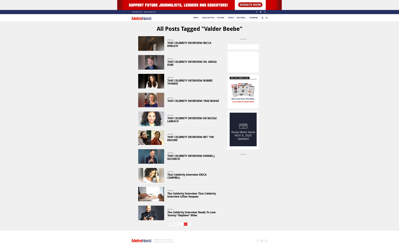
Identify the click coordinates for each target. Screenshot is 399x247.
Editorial (241, 18)
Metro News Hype (150, 12)
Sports (231, 18)
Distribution (137, 12)
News (195, 18)
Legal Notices (208, 18)
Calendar (253, 18)
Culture (220, 18)
